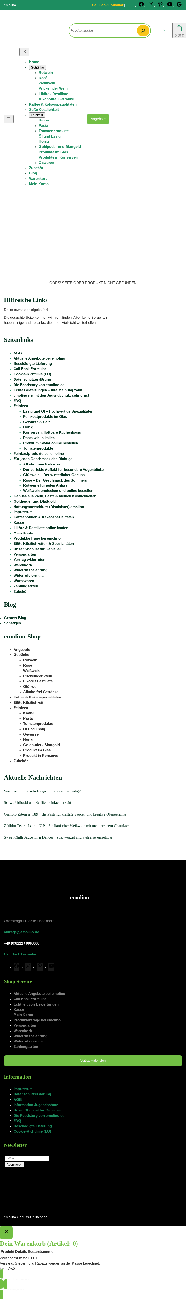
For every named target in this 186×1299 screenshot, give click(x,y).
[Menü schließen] (24, 52)
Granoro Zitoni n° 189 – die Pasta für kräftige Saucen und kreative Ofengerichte (65, 814)
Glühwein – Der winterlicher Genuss (54, 475)
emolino (79, 897)
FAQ (17, 401)
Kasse (19, 523)
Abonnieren (14, 1164)
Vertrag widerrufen (29, 560)
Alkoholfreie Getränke (41, 464)
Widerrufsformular (29, 575)
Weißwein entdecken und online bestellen (58, 491)
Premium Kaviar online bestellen (50, 443)
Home (34, 62)
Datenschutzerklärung (32, 379)
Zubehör (21, 592)
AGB (18, 353)
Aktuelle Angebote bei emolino (39, 358)
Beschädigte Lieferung (33, 364)
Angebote (98, 119)
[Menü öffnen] (9, 119)
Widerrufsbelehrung (30, 570)
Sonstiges (12, 623)
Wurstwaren (24, 581)
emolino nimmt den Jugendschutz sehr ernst (51, 395)
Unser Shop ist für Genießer (37, 549)
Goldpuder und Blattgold (35, 501)
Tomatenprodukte (38, 448)
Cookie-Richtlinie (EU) (32, 374)
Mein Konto (23, 533)
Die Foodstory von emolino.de (39, 385)
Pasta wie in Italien (39, 438)
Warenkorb (23, 565)
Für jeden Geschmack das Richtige (43, 459)
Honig (28, 427)
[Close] (6, 1232)
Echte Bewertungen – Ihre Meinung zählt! (49, 390)
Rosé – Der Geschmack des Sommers (55, 480)
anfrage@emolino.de (21, 932)
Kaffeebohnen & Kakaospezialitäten (44, 517)
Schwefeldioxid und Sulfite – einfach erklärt (37, 802)
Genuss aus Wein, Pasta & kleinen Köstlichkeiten (55, 496)
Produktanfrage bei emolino (37, 538)
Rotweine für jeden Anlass (45, 485)
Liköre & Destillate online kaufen (41, 528)
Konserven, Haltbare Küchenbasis (52, 432)
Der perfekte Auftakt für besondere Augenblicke (63, 470)
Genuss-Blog (15, 618)
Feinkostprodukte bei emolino (39, 454)
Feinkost (21, 406)
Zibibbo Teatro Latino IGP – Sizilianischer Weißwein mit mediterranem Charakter (66, 826)
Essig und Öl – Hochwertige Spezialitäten (58, 411)
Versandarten (25, 554)
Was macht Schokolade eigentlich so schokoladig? (42, 791)
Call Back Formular (107, 5)
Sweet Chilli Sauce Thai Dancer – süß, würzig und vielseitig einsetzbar (58, 837)
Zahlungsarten (26, 586)
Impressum (23, 512)
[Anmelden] (164, 30)
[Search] (143, 30)
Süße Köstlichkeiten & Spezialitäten (44, 544)
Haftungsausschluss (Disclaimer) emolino (49, 507)
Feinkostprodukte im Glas (45, 417)
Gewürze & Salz (36, 422)
